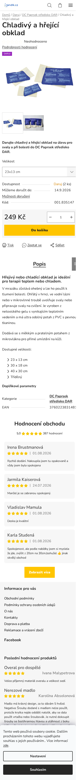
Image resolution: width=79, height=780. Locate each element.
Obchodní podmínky (19, 598)
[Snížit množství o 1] (50, 217)
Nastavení (38, 756)
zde (5, 745)
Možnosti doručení (16, 196)
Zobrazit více (39, 572)
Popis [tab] (39, 264)
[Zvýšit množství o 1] (71, 217)
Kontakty (11, 617)
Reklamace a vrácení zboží (23, 630)
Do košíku (39, 230)
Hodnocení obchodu (39, 423)
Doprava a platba (17, 624)
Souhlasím (38, 769)
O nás (8, 611)
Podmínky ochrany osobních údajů (29, 605)
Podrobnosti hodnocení (19, 47)
